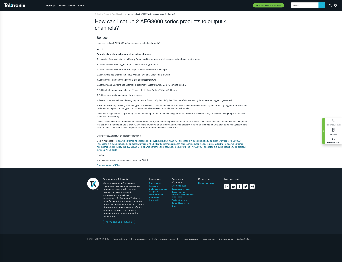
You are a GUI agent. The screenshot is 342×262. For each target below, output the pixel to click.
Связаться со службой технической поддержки (183, 194)
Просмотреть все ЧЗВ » (108, 165)
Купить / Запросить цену (268, 5)
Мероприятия (156, 194)
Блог (174, 206)
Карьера (153, 186)
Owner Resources (180, 203)
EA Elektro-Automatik (154, 199)
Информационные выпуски (158, 190)
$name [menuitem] (62, 5)
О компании (155, 183)
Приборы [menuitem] (51, 5)
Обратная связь (226, 239)
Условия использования (165, 239)
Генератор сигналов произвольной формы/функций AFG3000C (146, 140)
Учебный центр (179, 200)
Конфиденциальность (140, 239)
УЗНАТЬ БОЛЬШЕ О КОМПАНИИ (119, 222)
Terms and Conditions (188, 239)
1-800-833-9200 (179, 186)
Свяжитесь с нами (181, 189)
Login (329, 5)
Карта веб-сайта (120, 239)
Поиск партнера (206, 183)
